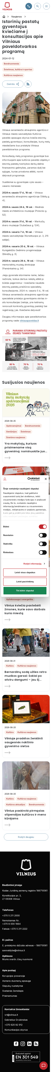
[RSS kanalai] (36, 1044)
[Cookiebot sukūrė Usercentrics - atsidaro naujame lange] (29, 479)
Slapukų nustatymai (12, 985)
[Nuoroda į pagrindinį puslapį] (4, 16)
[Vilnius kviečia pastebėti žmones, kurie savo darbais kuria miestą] (26, 620)
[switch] (43, 535)
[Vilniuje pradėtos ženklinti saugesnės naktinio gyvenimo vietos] (26, 753)
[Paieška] (37, 6)
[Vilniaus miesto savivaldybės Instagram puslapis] (23, 1044)
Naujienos (16, 16)
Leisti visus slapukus (25, 572)
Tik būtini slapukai (25, 590)
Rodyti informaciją (32, 564)
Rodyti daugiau (26, 837)
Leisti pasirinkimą (25, 581)
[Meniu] (46, 6)
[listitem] (26, 447)
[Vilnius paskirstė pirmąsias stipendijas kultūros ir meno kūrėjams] (26, 825)
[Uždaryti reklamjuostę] (46, 479)
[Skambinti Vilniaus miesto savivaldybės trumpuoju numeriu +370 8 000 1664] (28, 6)
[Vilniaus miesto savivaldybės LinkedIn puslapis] (29, 1044)
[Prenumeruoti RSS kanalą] (28, 84)
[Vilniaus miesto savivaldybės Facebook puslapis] (16, 1044)
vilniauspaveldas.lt (29, 320)
